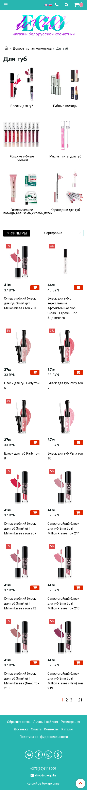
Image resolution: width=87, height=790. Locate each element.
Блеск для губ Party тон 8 (21, 456)
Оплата (36, 729)
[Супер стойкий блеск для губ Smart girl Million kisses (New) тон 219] (65, 636)
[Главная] (6, 48)
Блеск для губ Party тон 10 (65, 456)
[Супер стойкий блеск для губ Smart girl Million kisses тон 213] (65, 561)
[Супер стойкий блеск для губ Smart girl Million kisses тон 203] (21, 261)
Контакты (51, 729)
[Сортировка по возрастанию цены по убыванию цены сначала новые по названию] (62, 233)
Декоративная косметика (32, 48)
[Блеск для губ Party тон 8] (21, 416)
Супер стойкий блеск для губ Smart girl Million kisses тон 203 (20, 303)
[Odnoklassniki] (58, 754)
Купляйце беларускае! (43, 783)
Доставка (21, 729)
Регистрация (70, 722)
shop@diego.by (46, 775)
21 (80, 700)
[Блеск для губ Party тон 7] (65, 346)
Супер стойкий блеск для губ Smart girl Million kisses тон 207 (20, 528)
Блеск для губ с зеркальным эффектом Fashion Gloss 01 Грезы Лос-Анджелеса (63, 308)
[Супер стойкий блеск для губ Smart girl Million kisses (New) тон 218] (21, 636)
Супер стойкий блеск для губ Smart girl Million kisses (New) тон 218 (21, 681)
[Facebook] (39, 754)
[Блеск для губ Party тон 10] (65, 416)
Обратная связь (19, 722)
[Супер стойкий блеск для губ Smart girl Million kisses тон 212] (21, 561)
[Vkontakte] (29, 754)
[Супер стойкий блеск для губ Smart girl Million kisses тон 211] (65, 486)
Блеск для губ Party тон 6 (21, 385)
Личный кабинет (45, 722)
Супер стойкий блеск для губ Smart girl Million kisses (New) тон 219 (65, 681)
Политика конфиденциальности (43, 737)
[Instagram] (48, 754)
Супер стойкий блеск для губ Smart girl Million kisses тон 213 (64, 603)
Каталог (67, 729)
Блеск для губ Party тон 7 (65, 385)
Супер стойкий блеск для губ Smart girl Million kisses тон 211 (64, 528)
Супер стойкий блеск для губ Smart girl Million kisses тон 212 (20, 603)
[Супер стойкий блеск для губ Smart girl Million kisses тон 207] (21, 486)
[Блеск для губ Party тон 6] (21, 346)
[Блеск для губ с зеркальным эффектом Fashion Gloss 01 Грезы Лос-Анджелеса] (65, 261)
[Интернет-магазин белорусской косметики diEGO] (44, 24)
